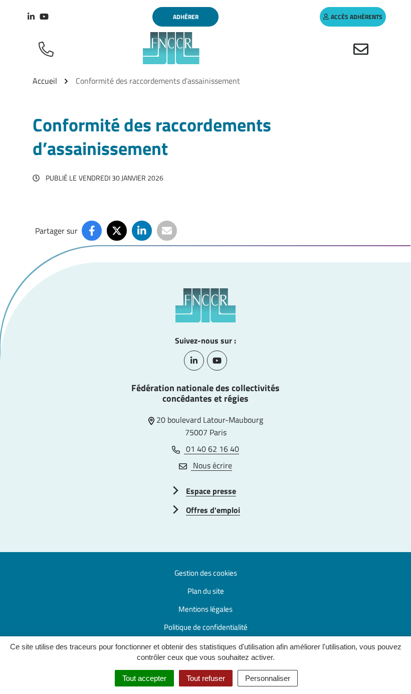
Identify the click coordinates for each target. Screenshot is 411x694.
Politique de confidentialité (206, 627)
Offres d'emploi (213, 510)
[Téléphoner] (48, 48)
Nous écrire (211, 465)
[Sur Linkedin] (142, 231)
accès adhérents (356, 17)
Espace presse (211, 491)
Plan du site (205, 591)
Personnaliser (267, 678)
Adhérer (185, 17)
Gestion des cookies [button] (205, 573)
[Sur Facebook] (92, 231)
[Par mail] (167, 231)
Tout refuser (205, 678)
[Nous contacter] (362, 48)
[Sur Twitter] (117, 231)
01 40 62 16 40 (211, 449)
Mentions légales (205, 609)
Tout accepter (144, 678)
